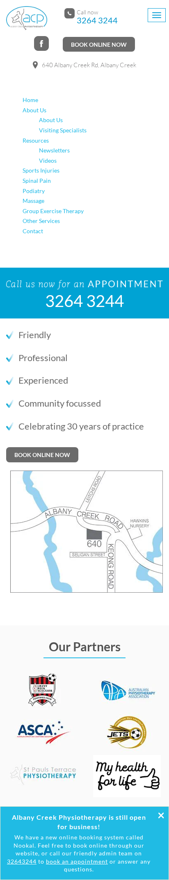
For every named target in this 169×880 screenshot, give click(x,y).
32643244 (22, 861)
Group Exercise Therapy (53, 210)
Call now (87, 12)
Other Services (41, 220)
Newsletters (54, 150)
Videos (48, 160)
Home (30, 99)
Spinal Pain (37, 180)
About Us (34, 110)
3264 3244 (97, 20)
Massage (33, 200)
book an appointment (77, 861)
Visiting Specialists (63, 130)
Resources (36, 140)
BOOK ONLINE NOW (99, 44)
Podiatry (34, 190)
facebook (42, 44)
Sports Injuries (41, 170)
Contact (33, 230)
